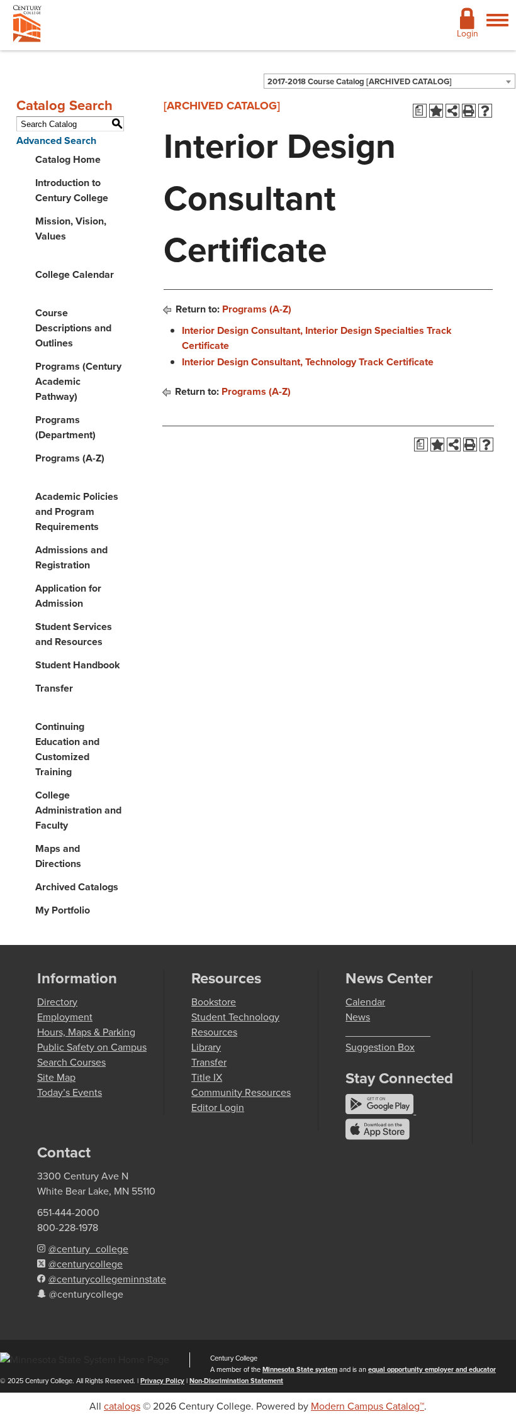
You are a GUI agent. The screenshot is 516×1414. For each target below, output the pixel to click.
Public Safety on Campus (92, 1047)
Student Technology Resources (235, 1024)
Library (206, 1047)
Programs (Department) (65, 427)
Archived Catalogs (76, 887)
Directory (57, 1002)
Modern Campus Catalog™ (367, 1406)
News (357, 1017)
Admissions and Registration (71, 557)
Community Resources (241, 1092)
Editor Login (217, 1107)
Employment (65, 1017)
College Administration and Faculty (78, 810)
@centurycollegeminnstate (107, 1279)
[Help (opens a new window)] (485, 111)
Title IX (206, 1077)
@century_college (88, 1249)
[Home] (27, 26)
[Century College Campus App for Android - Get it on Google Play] (380, 1110)
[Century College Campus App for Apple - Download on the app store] (377, 1136)
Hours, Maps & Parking (86, 1032)
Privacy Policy (162, 1381)
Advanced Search (56, 140)
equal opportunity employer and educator (432, 1369)
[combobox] (389, 81)
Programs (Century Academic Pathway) (78, 381)
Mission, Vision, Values (70, 228)
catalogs (122, 1406)
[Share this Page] (452, 111)
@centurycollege (85, 1264)
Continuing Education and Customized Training (67, 749)
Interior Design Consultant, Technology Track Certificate (308, 362)
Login (467, 33)
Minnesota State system (299, 1369)
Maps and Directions (58, 856)
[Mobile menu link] (497, 27)
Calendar (365, 1002)
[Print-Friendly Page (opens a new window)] (469, 111)
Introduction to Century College (71, 190)
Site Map (56, 1077)
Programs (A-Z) (69, 458)
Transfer (54, 688)
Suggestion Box (380, 1047)
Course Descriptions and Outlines (73, 328)
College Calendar (74, 274)
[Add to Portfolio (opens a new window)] (436, 111)
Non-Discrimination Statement (236, 1381)
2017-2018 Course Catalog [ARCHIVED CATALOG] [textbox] (359, 81)
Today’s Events (69, 1092)
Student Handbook (77, 665)
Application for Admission (68, 595)
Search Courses (71, 1062)
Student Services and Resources (73, 634)
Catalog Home (68, 159)
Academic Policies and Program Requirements (76, 511)
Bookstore (213, 1002)
